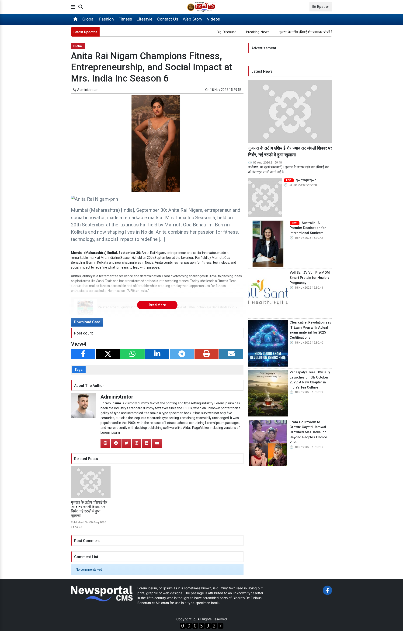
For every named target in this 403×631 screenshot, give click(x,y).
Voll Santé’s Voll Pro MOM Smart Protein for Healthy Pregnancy (310, 278)
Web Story (192, 19)
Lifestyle (145, 19)
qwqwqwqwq (301, 180)
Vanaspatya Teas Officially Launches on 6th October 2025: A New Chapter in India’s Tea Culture (310, 379)
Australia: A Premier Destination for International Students (308, 228)
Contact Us (167, 19)
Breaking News (242, 32)
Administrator (87, 90)
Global (88, 19)
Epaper (322, 6)
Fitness (125, 19)
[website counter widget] (202, 625)
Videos (213, 19)
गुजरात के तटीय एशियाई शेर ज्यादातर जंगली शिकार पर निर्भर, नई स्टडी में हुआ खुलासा (313, 32)
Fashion (106, 19)
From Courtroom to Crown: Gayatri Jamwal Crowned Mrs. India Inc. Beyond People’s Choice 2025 (308, 432)
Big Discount (210, 32)
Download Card (87, 322)
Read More (157, 305)
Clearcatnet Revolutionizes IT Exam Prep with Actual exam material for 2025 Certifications (310, 330)
